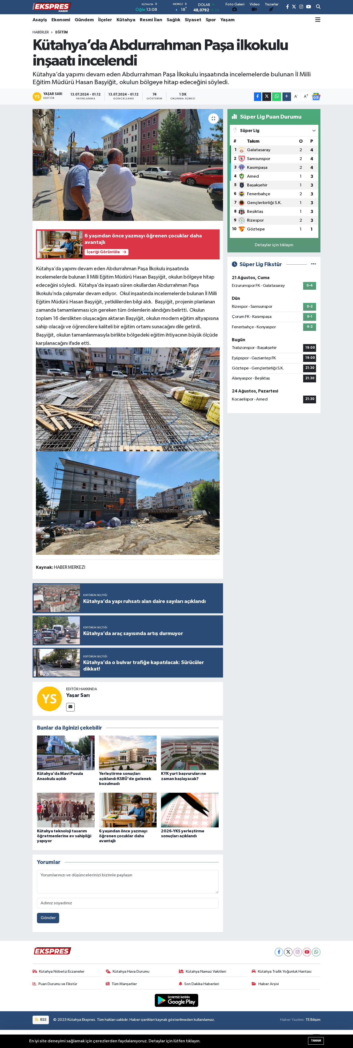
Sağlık (173, 20)
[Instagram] (297, 952)
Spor (211, 20)
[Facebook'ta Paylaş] (257, 96)
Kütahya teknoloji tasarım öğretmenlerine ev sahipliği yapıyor (64, 836)
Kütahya (126, 20)
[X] (288, 952)
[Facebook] (279, 952)
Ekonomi (60, 20)
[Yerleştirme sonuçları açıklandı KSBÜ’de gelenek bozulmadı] (128, 753)
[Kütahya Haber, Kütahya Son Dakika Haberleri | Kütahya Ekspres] (52, 7)
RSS (43, 1020)
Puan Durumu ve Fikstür (58, 984)
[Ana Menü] (317, 20)
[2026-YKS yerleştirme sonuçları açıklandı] (190, 810)
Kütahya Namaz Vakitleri (206, 971)
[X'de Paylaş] (266, 96)
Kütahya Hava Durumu (131, 971)
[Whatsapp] (316, 952)
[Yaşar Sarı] (49, 699)
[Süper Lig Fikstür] (313, 264)
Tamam (316, 1040)
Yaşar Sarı (78, 695)
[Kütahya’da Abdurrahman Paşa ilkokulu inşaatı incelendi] (128, 165)
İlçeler (105, 20)
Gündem (84, 20)
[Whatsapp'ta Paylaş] (276, 96)
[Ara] (318, 7)
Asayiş (40, 20)
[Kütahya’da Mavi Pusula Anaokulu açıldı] (66, 753)
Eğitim (61, 32)
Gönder (48, 918)
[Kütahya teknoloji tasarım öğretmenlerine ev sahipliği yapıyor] (66, 810)
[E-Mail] (70, 707)
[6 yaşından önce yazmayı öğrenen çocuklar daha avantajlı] (128, 810)
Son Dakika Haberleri (201, 984)
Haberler (41, 32)
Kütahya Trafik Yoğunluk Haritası (284, 971)
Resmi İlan (151, 20)
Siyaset (193, 20)
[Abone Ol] (316, 96)
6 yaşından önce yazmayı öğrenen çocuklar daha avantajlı (123, 836)
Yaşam (227, 20)
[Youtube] (307, 952)
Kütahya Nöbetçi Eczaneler (62, 971)
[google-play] (176, 1000)
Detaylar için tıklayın (274, 245)
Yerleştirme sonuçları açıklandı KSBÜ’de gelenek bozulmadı (125, 778)
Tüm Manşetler (124, 984)
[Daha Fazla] (286, 96)
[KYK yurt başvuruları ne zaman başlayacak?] (190, 753)
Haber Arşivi (268, 984)
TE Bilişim (312, 1020)
